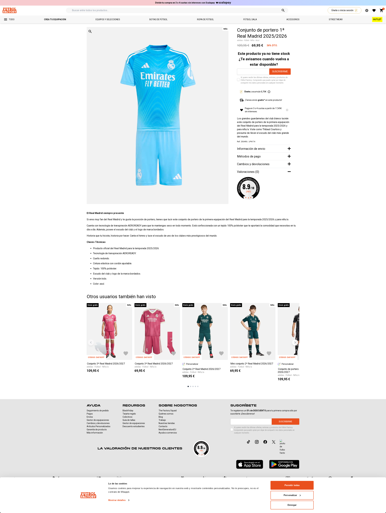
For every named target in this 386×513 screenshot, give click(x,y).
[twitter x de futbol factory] (273, 441)
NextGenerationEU (167, 429)
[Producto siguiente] (295, 342)
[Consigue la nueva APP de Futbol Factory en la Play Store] (284, 464)
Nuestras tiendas (167, 423)
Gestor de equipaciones (98, 420)
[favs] (374, 10)
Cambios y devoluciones (98, 423)
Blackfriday (128, 410)
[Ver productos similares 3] (193, 386)
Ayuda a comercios (168, 432)
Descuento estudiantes (134, 426)
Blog (161, 417)
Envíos (90, 417)
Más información (95, 432)
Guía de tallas (129, 420)
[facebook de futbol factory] (265, 441)
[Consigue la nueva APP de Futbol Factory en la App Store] (249, 464)
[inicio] (9, 10)
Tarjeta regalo (129, 414)
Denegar (292, 505)
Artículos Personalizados (98, 426)
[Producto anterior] (91, 342)
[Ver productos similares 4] (195, 386)
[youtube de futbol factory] (282, 447)
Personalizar (290, 495)
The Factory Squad (168, 410)
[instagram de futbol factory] (256, 441)
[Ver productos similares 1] (188, 386)
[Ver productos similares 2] (190, 386)
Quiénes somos (166, 414)
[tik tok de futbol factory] (248, 441)
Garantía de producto (97, 429)
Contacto (163, 426)
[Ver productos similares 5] (197, 386)
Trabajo (162, 420)
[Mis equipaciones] (367, 10)
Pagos (90, 414)
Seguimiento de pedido (98, 410)
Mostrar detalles (117, 500)
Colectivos (127, 417)
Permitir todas (292, 485)
